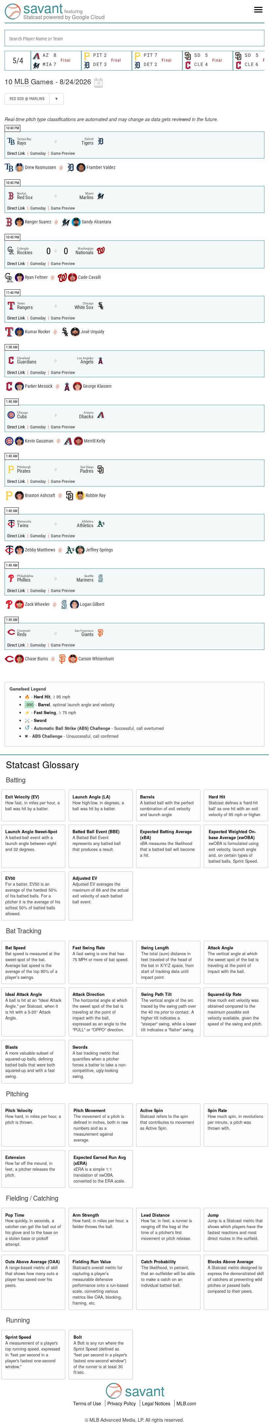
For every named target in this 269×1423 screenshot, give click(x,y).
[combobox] (134, 38)
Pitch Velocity (18, 1110)
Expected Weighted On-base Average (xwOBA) (232, 834)
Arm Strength (85, 1215)
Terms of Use (87, 1403)
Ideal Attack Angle (23, 994)
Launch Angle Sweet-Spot (31, 832)
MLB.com (186, 1403)
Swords (80, 1047)
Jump (213, 1215)
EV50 (10, 878)
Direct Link (16, 153)
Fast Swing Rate (88, 948)
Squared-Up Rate (224, 994)
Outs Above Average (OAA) (32, 1262)
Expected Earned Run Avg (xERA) (99, 1160)
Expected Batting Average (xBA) (166, 834)
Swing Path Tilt (156, 994)
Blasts (11, 1047)
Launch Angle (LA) (91, 797)
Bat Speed (15, 948)
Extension (15, 1157)
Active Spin (151, 1110)
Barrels (147, 797)
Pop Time (14, 1215)
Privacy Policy (122, 1403)
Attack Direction (88, 994)
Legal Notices (157, 1403)
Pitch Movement (89, 1110)
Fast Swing (45, 712)
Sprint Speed (18, 1337)
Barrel (44, 705)
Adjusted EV (84, 878)
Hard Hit (42, 697)
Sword (40, 720)
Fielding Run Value (91, 1262)
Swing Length (155, 948)
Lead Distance (155, 1215)
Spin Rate (217, 1110)
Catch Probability (158, 1262)
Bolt (77, 1337)
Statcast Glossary (42, 764)
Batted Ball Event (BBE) (95, 832)
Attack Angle (220, 948)
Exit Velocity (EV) (22, 797)
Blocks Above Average (230, 1262)
